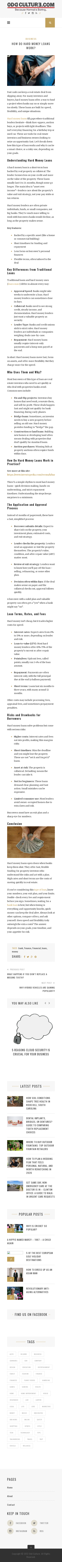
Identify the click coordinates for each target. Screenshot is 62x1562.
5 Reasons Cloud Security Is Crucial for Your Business (31, 1052)
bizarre (24, 1354)
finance (27, 948)
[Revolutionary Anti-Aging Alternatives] (15, 1288)
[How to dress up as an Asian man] (15, 1269)
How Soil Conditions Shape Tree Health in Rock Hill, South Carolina (38, 1103)
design (12, 1367)
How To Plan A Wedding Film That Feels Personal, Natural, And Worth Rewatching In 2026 (39, 1165)
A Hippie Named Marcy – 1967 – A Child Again (29, 1241)
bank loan (12, 905)
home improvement (28, 1393)
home (12, 1393)
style (39, 1426)
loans (44, 948)
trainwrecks (15, 1439)
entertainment (44, 1367)
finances (13, 1380)
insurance (14, 1400)
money (15, 951)
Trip (41, 1439)
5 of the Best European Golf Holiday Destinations (39, 1256)
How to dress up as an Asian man (39, 1271)
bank (20, 948)
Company (38, 1360)
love (33, 1406)
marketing (46, 1406)
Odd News (13, 1419)
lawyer (38, 1400)
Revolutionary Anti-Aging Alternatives (38, 1290)
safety (39, 1419)
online (27, 1419)
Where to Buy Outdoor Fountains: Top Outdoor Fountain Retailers (40, 1145)
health (38, 1387)
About (10, 1496)
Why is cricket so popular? (36, 1227)
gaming (25, 1387)
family (12, 1374)
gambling (46, 1380)
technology (25, 1432)
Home (10, 1487)
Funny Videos (29, 1380)
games (12, 1387)
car (25, 1360)
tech (11, 1432)
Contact (11, 1504)
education (26, 1367)
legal (12, 1406)
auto (12, 1354)
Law (26, 1400)
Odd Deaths (38, 1413)
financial (36, 948)
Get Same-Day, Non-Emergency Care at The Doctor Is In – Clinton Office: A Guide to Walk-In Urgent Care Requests (40, 1189)
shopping (13, 1426)
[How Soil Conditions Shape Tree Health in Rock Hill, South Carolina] (15, 1097)
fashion (25, 1374)
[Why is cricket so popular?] (15, 1225)
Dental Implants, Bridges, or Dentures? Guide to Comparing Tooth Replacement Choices (39, 1125)
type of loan (40, 889)
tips (39, 1432)
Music (24, 1413)
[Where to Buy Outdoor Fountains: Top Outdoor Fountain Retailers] (15, 1141)
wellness (26, 1446)
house (45, 1393)
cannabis (13, 1360)
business (37, 1354)
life (22, 1406)
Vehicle (13, 1446)
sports (27, 1426)
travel (29, 1439)
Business (31, 38)
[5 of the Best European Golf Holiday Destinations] (15, 1252)
